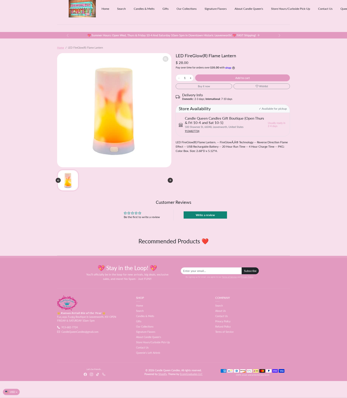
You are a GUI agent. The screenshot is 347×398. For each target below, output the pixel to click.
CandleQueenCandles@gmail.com (79, 331)
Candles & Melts (144, 8)
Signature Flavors (216, 8)
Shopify (162, 374)
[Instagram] (91, 374)
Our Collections (187, 8)
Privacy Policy (247, 277)
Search (121, 8)
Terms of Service (229, 277)
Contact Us (325, 8)
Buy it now (204, 86)
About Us (220, 310)
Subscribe (250, 270)
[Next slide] (170, 180)
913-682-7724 (69, 327)
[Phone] (104, 374)
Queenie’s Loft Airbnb (148, 352)
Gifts (165, 8)
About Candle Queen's (249, 8)
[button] (68, 180)
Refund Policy (223, 326)
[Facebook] (85, 374)
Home (105, 8)
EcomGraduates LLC (191, 374)
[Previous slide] (58, 180)
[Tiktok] (98, 374)
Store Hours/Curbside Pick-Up (290, 8)
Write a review (205, 215)
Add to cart (242, 77)
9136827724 (192, 131)
